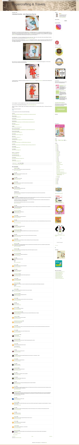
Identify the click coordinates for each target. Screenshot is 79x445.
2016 (56, 147)
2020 (56, 144)
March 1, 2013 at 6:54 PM (17, 262)
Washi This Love (32, 80)
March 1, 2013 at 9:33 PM (17, 291)
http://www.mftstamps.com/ (59, 272)
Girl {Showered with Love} (32, 61)
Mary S (15, 372)
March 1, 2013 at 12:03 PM (17, 227)
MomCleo (15, 421)
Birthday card (58, 166)
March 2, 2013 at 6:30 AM (17, 327)
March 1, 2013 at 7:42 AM (17, 179)
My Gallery (30, 9)
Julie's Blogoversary (16, 164)
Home (13, 9)
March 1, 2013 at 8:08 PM (17, 286)
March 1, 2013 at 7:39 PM (17, 271)
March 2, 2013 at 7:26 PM (17, 374)
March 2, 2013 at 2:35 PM (17, 341)
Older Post (50, 436)
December (58, 151)
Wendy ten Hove (16, 430)
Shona (15, 363)
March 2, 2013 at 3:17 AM (17, 318)
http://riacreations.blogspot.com (16, 137)
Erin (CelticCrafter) (16, 391)
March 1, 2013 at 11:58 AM (17, 222)
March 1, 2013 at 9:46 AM (17, 217)
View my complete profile (62, 17)
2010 (56, 180)
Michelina (15, 416)
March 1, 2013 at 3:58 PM (17, 246)
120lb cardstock (40, 80)
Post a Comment (15, 434)
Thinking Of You (58, 163)
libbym (15, 269)
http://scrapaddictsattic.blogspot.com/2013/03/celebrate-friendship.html (21, 142)
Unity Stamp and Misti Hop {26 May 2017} (62, 85)
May (57, 159)
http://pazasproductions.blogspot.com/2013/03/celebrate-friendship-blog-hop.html (22, 119)
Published (24, 9)
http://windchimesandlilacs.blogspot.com (17, 134)
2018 (56, 145)
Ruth (14, 302)
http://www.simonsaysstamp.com (60, 278)
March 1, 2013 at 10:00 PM (17, 300)
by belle (15, 225)
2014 (56, 149)
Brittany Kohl (16, 402)
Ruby (14, 234)
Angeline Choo (16, 168)
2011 (56, 179)
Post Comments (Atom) (18, 437)
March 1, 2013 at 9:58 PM (17, 295)
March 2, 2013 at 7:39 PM (17, 383)
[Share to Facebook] (22, 163)
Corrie (15, 177)
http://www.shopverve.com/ (59, 277)
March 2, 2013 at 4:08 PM (17, 356)
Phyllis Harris (16, 243)
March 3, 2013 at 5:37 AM (17, 395)
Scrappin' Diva (16, 316)
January (58, 177)
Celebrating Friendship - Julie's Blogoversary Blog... (60, 174)
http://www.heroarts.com (59, 275)
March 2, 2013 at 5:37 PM (17, 365)
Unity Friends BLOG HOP (62, 96)
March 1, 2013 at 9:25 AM (17, 208)
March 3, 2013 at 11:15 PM (17, 409)
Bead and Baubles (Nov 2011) (59, 193)
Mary (14, 172)
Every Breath (27, 39)
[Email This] (19, 163)
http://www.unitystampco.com (59, 273)
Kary (61, 13)
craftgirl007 (15, 425)
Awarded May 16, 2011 (58, 223)
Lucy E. (15, 386)
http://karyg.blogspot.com (15, 153)
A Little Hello (58, 165)
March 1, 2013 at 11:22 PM (17, 309)
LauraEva (15, 278)
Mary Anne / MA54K (16, 253)
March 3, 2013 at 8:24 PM (17, 399)
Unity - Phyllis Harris (21, 164)
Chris (15, 186)
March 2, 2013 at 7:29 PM (17, 379)
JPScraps (15, 264)
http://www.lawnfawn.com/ (59, 274)
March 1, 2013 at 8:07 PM (17, 280)
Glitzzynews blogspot (17, 334)
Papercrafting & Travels (28, 4)
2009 (56, 181)
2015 (56, 148)
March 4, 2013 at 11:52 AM (17, 423)
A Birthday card (58, 167)
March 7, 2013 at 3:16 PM (17, 433)
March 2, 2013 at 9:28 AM (17, 336)
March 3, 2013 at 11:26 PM (17, 414)
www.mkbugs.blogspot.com (15, 124)
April (57, 160)
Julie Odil (15, 196)
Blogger (46, 442)
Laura (15, 407)
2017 (56, 146)
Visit (56, 245)
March (57, 161)
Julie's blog (14, 34)
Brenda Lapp (15, 307)
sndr (40, 442)
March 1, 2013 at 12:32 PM (17, 236)
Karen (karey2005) (16, 293)
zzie (28, 61)
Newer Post (13, 436)
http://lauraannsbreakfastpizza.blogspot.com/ (18, 158)
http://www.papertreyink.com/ (59, 276)
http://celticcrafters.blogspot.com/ (31, 104)
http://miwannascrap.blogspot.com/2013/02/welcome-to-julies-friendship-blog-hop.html (23, 129)
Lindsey (15, 354)
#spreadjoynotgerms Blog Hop (60, 102)
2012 (56, 178)
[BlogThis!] (20, 163)
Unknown (15, 215)
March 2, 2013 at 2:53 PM (17, 347)
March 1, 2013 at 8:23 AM (17, 189)
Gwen (15, 205)
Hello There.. (58, 168)
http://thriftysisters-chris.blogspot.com (17, 139)
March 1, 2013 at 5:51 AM (17, 170)
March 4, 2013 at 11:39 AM (17, 418)
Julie (29, 32)
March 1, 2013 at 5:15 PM (17, 255)
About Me (18, 9)
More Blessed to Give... (59, 162)
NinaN (15, 397)
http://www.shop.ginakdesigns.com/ (60, 271)
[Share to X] (21, 163)
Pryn (14, 381)
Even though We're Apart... (59, 164)
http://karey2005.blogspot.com (16, 147)
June (57, 158)
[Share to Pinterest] (23, 163)
